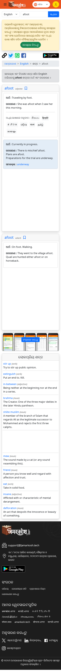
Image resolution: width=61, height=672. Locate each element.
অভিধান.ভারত (6, 622)
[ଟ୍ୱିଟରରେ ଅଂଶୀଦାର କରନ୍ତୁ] (11, 55)
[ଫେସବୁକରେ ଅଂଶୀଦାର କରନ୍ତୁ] (23, 55)
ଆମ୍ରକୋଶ (10, 63)
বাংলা (32, 124)
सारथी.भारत (53, 622)
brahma (8, 398)
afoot (9, 88)
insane (7, 494)
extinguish (9, 374)
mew (6, 456)
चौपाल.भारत (39, 622)
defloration (10, 508)
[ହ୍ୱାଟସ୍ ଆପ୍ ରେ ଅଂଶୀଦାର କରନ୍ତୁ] (17, 55)
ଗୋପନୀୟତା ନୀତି (19, 588)
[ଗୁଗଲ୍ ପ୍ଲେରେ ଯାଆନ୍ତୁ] (51, 55)
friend (6, 470)
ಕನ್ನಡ (12, 124)
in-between (10, 384)
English (24, 63)
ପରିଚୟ (5, 588)
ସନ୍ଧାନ (53, 14)
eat (5, 484)
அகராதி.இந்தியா (9, 616)
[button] (6, 342)
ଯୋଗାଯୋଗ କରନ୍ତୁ (10, 594)
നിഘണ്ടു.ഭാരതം (27, 616)
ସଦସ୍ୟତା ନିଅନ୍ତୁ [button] (30, 45)
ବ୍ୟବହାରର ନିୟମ (37, 588)
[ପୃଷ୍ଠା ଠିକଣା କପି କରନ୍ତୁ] (5, 55)
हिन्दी (45, 118)
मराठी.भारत (23, 611)
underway (23, 164)
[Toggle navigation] (5, 4)
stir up (7, 363)
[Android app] (13, 568)
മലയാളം (11, 131)
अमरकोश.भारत (8, 611)
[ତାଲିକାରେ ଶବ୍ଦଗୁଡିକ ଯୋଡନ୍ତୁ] (26, 88)
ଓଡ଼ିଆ (24, 124)
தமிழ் (40, 124)
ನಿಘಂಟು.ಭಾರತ (44, 616)
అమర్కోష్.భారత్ (41, 611)
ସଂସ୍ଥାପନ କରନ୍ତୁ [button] (30, 339)
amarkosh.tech (22, 622)
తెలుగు (35, 118)
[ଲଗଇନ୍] (56, 4)
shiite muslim (11, 412)
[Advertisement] (30, 200)
